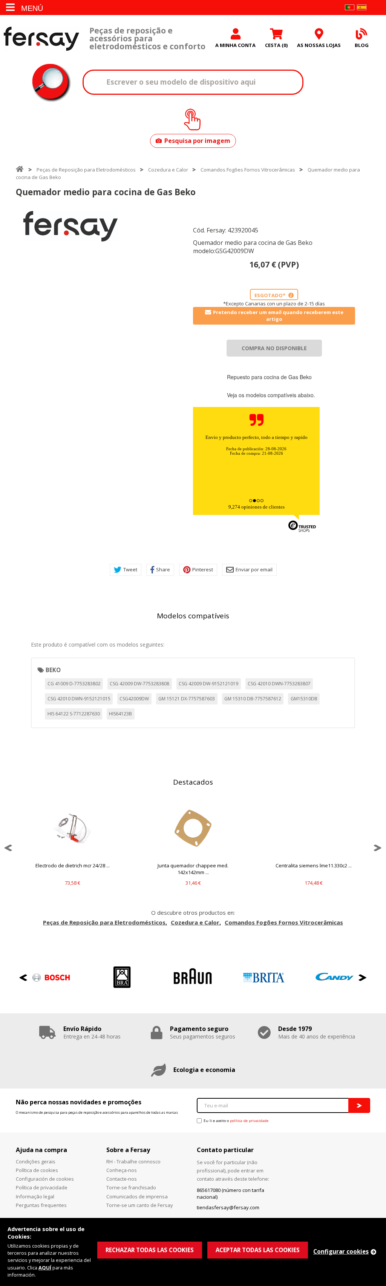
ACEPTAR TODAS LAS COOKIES (258, 1250)
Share (163, 569)
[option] (70, 226)
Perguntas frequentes (41, 1205)
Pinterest (202, 569)
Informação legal (35, 1196)
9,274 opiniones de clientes (256, 507)
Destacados (193, 782)
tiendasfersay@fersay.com (228, 1207)
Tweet (130, 569)
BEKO (53, 670)
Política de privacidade (41, 1187)
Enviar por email (254, 569)
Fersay (41, 38)
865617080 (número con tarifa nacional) (230, 1193)
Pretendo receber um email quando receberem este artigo (278, 315)
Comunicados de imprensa (137, 1196)
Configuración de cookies (45, 1178)
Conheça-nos (121, 1170)
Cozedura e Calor (168, 169)
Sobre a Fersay (128, 1150)
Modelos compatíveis (193, 616)
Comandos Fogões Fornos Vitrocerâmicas (248, 169)
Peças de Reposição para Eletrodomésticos (86, 169)
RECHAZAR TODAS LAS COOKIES (150, 1250)
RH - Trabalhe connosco (133, 1161)
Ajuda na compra (41, 1150)
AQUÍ (44, 1267)
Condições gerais (35, 1161)
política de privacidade (249, 1120)
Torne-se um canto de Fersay (139, 1205)
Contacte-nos (121, 1178)
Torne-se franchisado (131, 1187)
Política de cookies (37, 1170)
